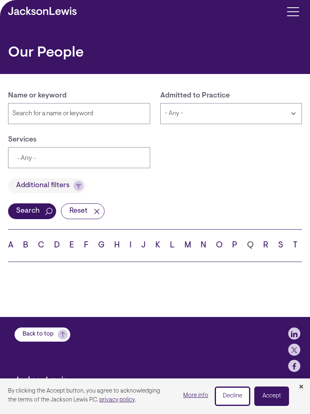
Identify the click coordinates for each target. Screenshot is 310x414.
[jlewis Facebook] (294, 366)
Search (28, 211)
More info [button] (195, 396)
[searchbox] (54, 158)
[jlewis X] (294, 350)
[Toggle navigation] (293, 11)
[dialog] (155, 396)
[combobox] (79, 157)
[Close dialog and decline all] (301, 387)
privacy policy (117, 400)
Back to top (38, 334)
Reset (78, 211)
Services (22, 140)
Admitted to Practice (195, 95)
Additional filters (42, 185)
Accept (271, 396)
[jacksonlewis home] (55, 377)
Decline (232, 396)
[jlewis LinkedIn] (294, 333)
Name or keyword (37, 95)
